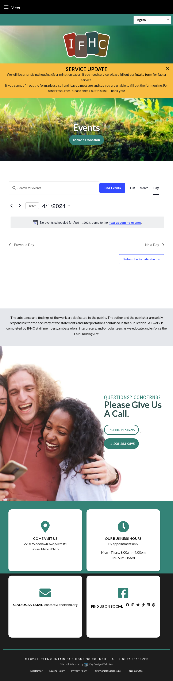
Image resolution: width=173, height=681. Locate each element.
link (105, 91)
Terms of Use (135, 670)
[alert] (87, 222)
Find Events (112, 188)
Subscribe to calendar (139, 259)
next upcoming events (125, 222)
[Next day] (19, 205)
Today (32, 205)
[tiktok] (143, 605)
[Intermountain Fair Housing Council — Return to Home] (86, 44)
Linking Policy (57, 670)
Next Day (152, 244)
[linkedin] (148, 605)
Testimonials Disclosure (107, 670)
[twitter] (138, 605)
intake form (143, 74)
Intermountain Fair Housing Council (72, 659)
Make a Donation (86, 140)
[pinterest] (153, 605)
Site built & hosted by (86, 664)
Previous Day (24, 244)
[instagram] (132, 605)
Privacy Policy (79, 670)
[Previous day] (11, 205)
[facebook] (127, 605)
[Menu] (6, 7)
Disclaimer (36, 670)
